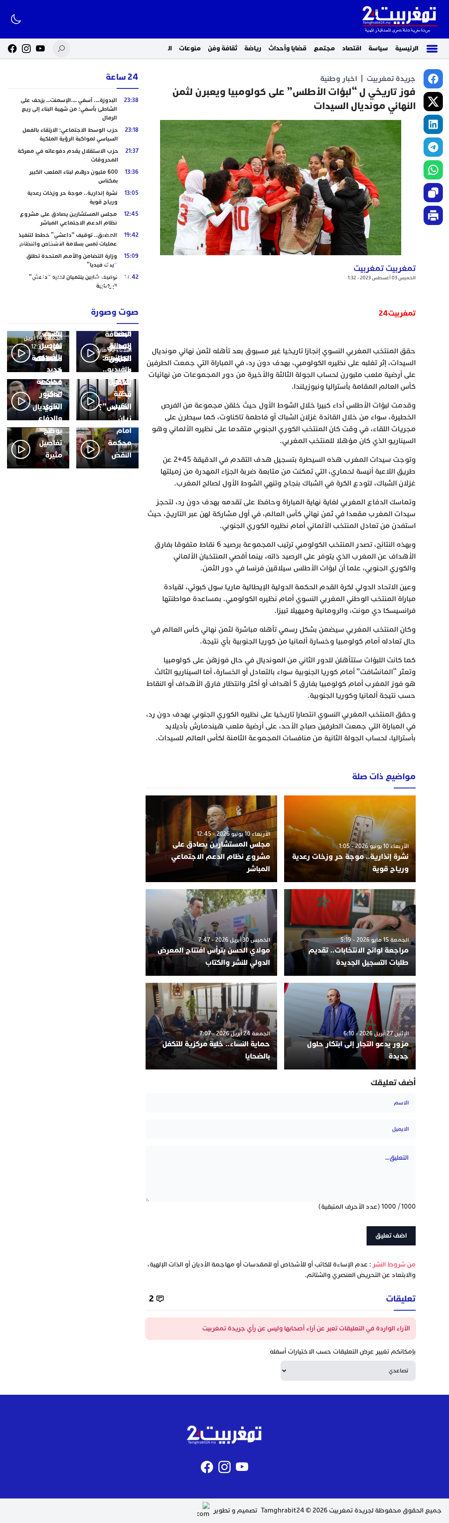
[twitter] (433, 101)
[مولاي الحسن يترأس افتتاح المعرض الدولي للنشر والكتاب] (211, 932)
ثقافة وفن (222, 48)
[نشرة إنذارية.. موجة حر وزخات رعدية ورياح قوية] (350, 838)
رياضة (252, 48)
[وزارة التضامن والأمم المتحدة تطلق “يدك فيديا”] (73, 260)
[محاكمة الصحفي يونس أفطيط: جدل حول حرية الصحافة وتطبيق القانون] (107, 351)
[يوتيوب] (40, 48)
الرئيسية (406, 48)
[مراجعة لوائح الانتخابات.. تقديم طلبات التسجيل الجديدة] (350, 932)
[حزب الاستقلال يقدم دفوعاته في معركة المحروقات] (73, 155)
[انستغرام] (26, 48)
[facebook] (433, 78)
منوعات (190, 48)
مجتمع (324, 48)
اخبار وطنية (338, 79)
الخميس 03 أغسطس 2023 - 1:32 (382, 277)
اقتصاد (351, 48)
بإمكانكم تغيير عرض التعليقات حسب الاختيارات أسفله (343, 1351)
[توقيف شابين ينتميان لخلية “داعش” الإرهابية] (73, 281)
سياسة (378, 48)
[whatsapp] (433, 169)
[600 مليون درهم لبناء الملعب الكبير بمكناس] (73, 176)
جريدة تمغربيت (391, 79)
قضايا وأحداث (287, 48)
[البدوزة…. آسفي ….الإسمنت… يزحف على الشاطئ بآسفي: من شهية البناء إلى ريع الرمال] (73, 109)
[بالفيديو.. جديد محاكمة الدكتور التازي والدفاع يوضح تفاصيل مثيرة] (38, 447)
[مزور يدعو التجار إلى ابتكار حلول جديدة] (350, 1026)
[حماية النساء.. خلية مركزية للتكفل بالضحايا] (211, 1026)
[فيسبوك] (12, 48)
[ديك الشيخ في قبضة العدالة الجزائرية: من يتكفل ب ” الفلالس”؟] (107, 399)
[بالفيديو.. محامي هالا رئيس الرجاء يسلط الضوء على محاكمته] (38, 351)
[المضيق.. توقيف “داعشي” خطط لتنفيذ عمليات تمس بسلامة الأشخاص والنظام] (73, 239)
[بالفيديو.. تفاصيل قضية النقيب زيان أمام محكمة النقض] (107, 447)
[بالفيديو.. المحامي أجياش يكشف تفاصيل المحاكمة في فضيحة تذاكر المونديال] (38, 399)
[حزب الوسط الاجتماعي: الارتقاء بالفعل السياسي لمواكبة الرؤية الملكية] (73, 134)
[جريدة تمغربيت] (399, 19)
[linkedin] (433, 124)
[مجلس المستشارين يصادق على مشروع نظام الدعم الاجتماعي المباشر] (211, 838)
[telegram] (433, 147)
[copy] (433, 192)
